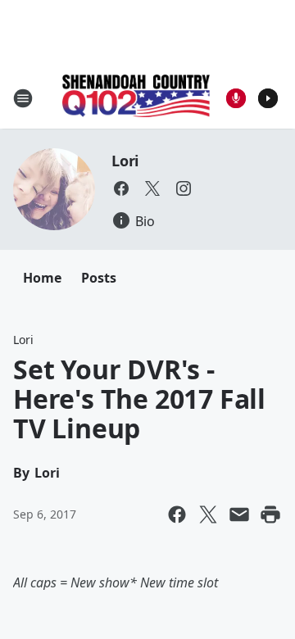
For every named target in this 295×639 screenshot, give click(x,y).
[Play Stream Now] (268, 98)
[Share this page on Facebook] (177, 514)
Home (42, 278)
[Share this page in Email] (239, 514)
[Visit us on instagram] (183, 188)
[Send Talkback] (236, 98)
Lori (124, 160)
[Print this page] (270, 514)
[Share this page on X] (208, 514)
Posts (98, 278)
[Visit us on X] (152, 188)
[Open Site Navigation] (23, 98)
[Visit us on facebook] (121, 188)
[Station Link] (136, 97)
